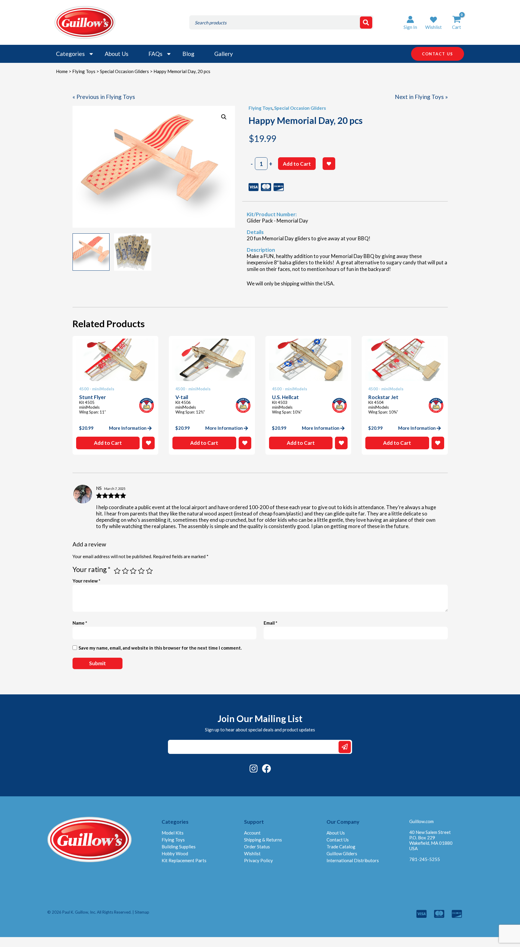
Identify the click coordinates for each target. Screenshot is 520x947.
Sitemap (142, 912)
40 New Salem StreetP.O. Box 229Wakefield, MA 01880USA (431, 840)
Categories (70, 53)
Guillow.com (421, 821)
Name (80, 623)
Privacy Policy (258, 860)
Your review (87, 580)
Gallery (223, 53)
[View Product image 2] (132, 252)
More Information (128, 428)
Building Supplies (179, 846)
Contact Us (338, 839)
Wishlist (252, 853)
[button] (433, 22)
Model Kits (173, 832)
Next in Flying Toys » (421, 96)
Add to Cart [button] (108, 443)
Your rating (91, 569)
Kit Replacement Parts (184, 860)
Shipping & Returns (263, 839)
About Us (116, 53)
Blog (188, 53)
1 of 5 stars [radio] (117, 570)
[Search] (366, 22)
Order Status (257, 846)
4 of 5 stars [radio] (141, 570)
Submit (345, 747)
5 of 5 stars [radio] (149, 570)
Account (252, 832)
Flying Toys (83, 71)
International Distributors (353, 860)
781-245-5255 (424, 859)
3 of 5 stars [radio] (133, 570)
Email (270, 623)
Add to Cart (297, 164)
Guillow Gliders (342, 853)
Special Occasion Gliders (124, 71)
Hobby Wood (175, 853)
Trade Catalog (341, 846)
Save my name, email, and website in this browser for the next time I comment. (160, 647)
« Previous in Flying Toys (104, 96)
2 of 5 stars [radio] (125, 570)
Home (62, 71)
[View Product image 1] (91, 252)
